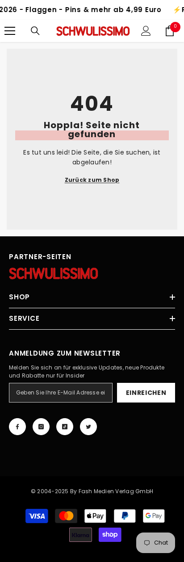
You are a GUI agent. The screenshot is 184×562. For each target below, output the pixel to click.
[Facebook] (17, 426)
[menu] (9, 30)
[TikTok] (64, 426)
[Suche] (35, 30)
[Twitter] (88, 426)
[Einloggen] (146, 31)
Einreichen (146, 392)
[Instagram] (41, 426)
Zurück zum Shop (92, 180)
